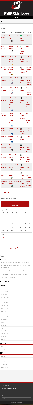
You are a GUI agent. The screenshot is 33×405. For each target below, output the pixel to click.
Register (3, 356)
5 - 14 (16, 35)
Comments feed (4, 364)
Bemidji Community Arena (28, 175)
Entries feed (3, 361)
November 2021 (4, 319)
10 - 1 (16, 113)
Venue (29, 32)
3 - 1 (16, 67)
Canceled (16, 173)
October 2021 (4, 322)
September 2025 (5, 297)
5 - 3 (16, 88)
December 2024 (4, 300)
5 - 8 (16, 46)
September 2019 (5, 333)
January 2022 (4, 314)
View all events (5, 192)
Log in (2, 359)
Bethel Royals (11, 166)
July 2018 (3, 339)
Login (3, 398)
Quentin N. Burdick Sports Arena (28, 102)
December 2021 (4, 316)
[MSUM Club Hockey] (16, 9)
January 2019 (4, 336)
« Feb (4, 238)
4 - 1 (16, 57)
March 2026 (3, 289)
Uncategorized (4, 349)
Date (3, 32)
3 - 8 (16, 78)
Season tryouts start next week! (8, 277)
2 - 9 (16, 165)
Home (10, 32)
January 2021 (4, 325)
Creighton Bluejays (10, 130)
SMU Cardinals (10, 79)
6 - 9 (16, 136)
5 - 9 (16, 128)
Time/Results (17, 32)
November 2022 (4, 308)
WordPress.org (4, 367)
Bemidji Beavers (22, 149)
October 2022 (4, 311)
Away (22, 32)
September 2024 (5, 303)
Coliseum (28, 35)
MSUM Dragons (10, 37)
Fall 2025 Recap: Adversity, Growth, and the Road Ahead (14, 274)
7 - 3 (16, 145)
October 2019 (4, 330)
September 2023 (5, 305)
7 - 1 (16, 98)
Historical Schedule (16, 248)
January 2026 (4, 294)
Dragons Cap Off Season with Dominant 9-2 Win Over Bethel (15, 262)
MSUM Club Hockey (16, 13)
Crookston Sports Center (28, 59)
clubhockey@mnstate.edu (11, 388)
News (2, 346)
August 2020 (4, 328)
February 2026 (4, 291)
